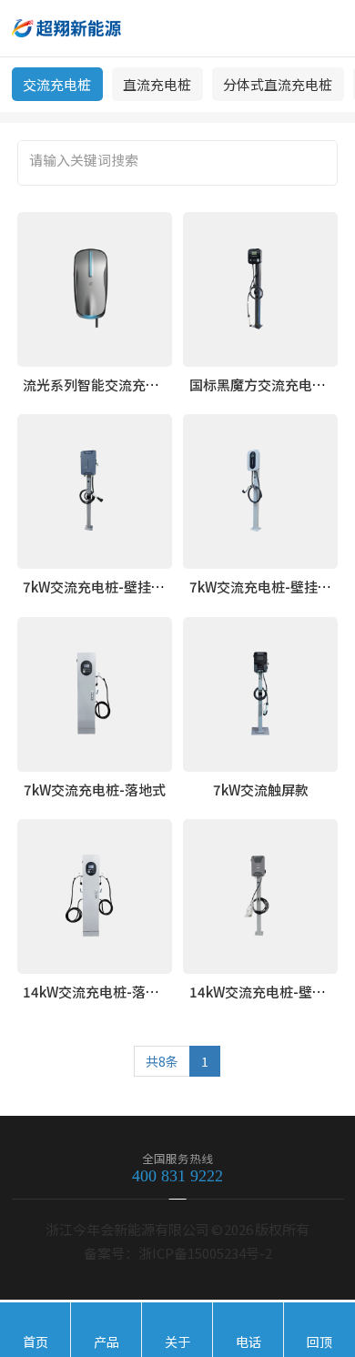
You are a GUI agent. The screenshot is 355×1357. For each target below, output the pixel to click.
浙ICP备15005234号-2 (205, 1252)
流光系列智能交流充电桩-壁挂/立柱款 (137, 384)
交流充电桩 (57, 84)
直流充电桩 (157, 84)
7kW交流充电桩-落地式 (95, 789)
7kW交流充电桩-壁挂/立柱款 (110, 586)
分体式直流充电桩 (277, 84)
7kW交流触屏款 (261, 789)
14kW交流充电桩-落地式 (98, 991)
